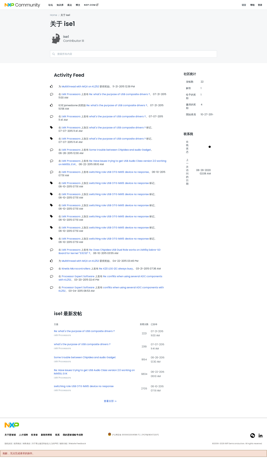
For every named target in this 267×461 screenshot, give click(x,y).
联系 (57, 434)
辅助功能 (63, 443)
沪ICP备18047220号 (150, 435)
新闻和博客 (46, 434)
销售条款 (26, 443)
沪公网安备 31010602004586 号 (126, 435)
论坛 (50, 4)
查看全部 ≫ (110, 401)
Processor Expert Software (78, 276)
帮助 (252, 4)
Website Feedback (77, 443)
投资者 (34, 434)
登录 (260, 4)
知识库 (60, 4)
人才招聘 (23, 434)
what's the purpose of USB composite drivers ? (117, 116)
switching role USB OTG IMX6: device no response (119, 172)
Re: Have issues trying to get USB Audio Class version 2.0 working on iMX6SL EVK (112, 162)
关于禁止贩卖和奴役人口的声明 (45, 443)
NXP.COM (89, 4)
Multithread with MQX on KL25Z (80, 86)
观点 (69, 4)
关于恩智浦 (10, 434)
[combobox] (133, 54)
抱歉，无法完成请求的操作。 (19, 453)
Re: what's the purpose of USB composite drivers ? (119, 94)
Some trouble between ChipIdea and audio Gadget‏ (120, 150)
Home (53, 15)
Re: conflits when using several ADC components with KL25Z (110, 278)
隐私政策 (8, 443)
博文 (78, 4)
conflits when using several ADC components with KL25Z (111, 289)
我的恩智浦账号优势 (73, 434)
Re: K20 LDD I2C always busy (116, 268)
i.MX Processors (71, 94)
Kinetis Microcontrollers (76, 268)
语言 (244, 4)
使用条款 (17, 443)
